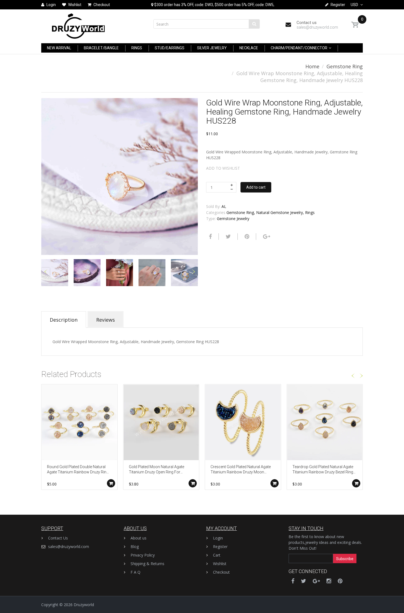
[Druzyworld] (78, 25)
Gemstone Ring (344, 66)
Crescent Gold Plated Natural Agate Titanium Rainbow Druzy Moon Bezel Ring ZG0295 (241, 470)
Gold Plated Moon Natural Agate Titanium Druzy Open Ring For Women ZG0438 (156, 470)
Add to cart (255, 187)
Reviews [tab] (105, 319)
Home (312, 66)
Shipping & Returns (147, 563)
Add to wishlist (223, 168)
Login (218, 538)
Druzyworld (84, 604)
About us (138, 538)
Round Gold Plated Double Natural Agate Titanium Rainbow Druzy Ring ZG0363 (78, 470)
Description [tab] (64, 319)
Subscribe (344, 559)
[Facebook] (209, 236)
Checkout (221, 572)
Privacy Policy (143, 555)
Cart (216, 555)
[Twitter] (227, 236)
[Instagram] (328, 581)
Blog (135, 546)
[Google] (266, 236)
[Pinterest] (340, 581)
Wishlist (219, 563)
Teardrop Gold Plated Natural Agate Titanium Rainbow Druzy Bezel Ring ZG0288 (322, 470)
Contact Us (58, 538)
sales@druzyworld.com (68, 546)
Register (220, 546)
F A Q (135, 572)
